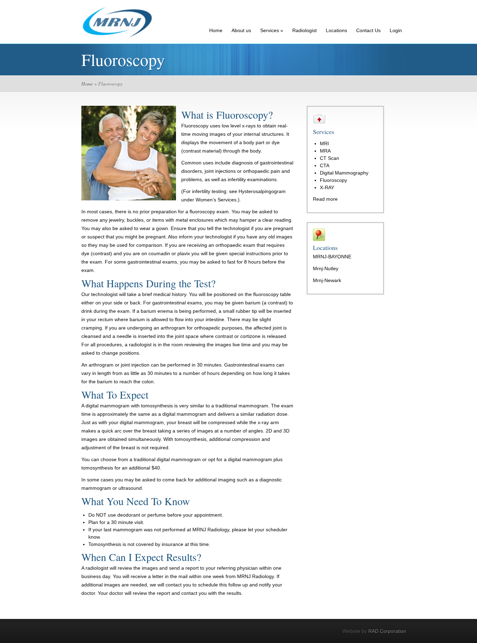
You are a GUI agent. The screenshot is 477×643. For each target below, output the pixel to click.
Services (271, 30)
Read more (325, 199)
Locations (336, 30)
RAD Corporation (387, 631)
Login (396, 30)
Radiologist (304, 30)
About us (241, 30)
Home (215, 30)
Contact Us (368, 30)
